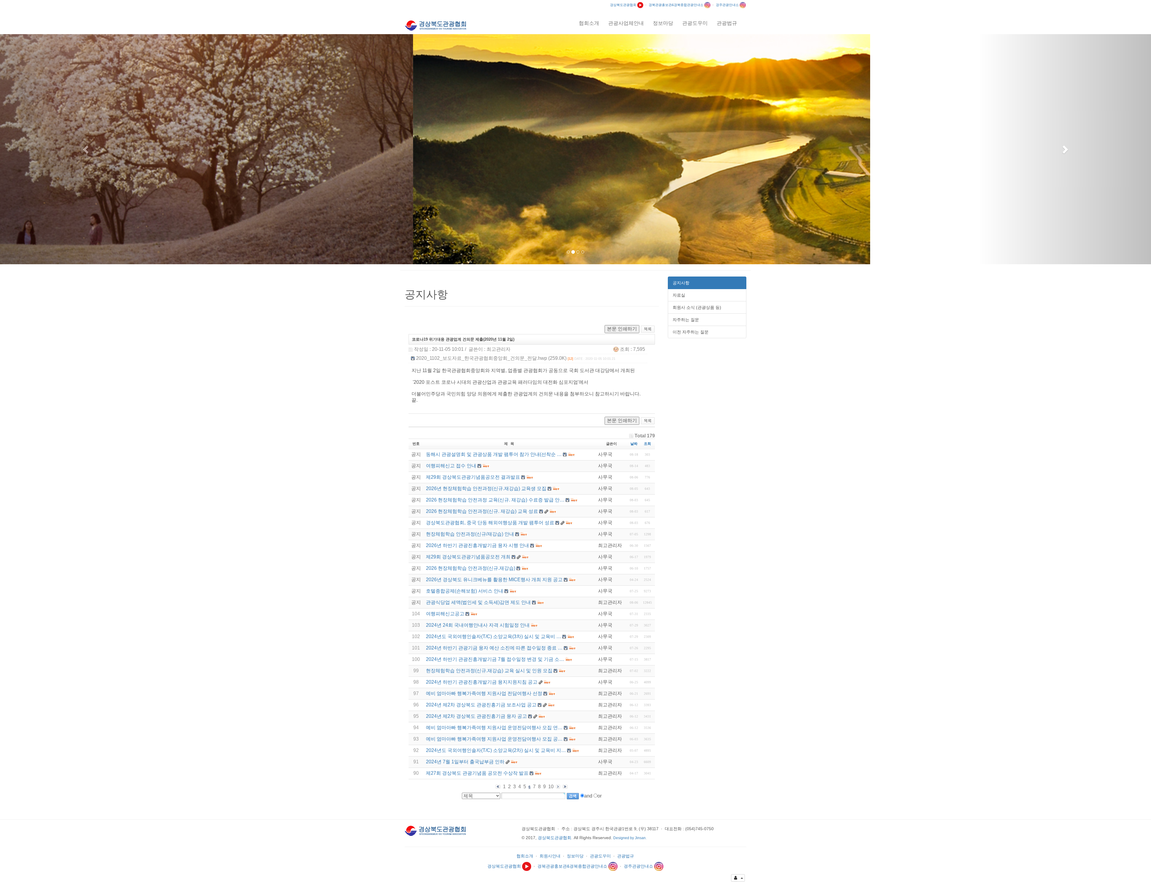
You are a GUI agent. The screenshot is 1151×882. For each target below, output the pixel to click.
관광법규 (625, 856)
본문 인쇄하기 (622, 328)
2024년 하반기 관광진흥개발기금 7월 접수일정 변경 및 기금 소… (495, 659)
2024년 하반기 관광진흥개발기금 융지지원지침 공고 (481, 682)
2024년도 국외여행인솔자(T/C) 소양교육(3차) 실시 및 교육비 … (493, 636)
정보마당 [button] (663, 23)
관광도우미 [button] (695, 23)
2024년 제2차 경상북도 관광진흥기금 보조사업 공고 (481, 704)
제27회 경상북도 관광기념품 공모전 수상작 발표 (477, 773)
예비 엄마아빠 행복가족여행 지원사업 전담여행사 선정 (484, 693)
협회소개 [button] (589, 23)
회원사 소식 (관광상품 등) (697, 307)
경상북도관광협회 (623, 5)
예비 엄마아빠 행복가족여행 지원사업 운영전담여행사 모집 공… (494, 738)
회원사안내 (550, 856)
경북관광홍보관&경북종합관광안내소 (676, 5)
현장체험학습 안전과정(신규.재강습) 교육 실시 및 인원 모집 (489, 670)
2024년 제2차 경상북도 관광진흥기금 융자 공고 (476, 716)
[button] (86, 149)
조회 (647, 444)
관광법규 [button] (727, 23)
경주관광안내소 (728, 5)
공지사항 (681, 282)
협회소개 (524, 856)
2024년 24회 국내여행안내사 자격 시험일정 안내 (478, 625)
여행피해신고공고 (445, 613)
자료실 (679, 295)
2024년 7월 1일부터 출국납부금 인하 (465, 761)
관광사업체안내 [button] (626, 23)
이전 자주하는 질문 (691, 332)
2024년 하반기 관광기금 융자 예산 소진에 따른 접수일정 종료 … (494, 647)
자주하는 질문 (686, 319)
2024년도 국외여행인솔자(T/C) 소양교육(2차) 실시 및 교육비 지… (496, 750)
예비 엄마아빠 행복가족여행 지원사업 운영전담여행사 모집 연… (494, 727)
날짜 (634, 444)
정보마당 (575, 856)
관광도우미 (600, 856)
